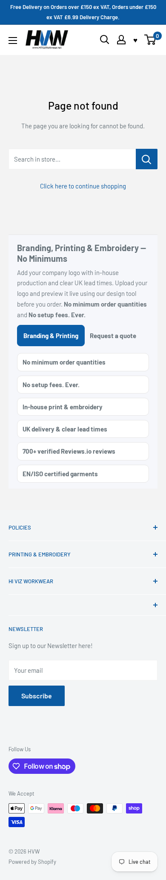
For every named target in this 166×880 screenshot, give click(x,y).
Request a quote (113, 335)
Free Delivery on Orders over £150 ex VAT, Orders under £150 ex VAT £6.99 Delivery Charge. (83, 11)
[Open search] (104, 39)
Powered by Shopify (32, 861)
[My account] (121, 39)
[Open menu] (13, 40)
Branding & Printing (50, 335)
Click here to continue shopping (83, 186)
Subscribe (36, 696)
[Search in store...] (146, 159)
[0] (150, 40)
